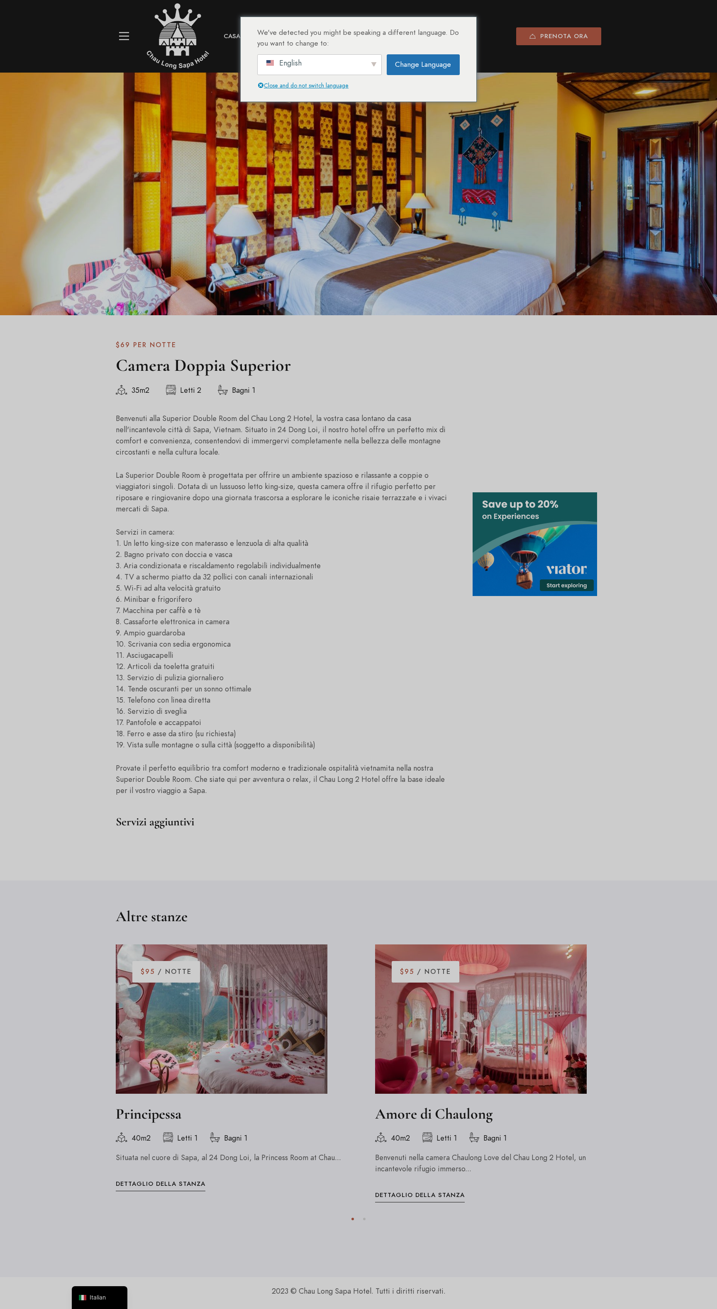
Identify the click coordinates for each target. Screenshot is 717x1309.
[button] (353, 1219)
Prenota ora (564, 36)
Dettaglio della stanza (160, 1184)
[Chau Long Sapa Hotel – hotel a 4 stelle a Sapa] (178, 36)
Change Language (423, 64)
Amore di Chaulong (434, 1114)
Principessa (148, 1114)
